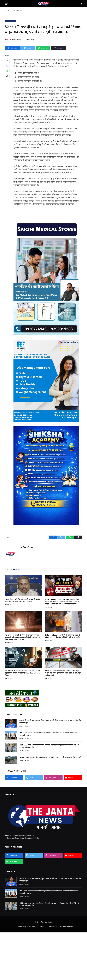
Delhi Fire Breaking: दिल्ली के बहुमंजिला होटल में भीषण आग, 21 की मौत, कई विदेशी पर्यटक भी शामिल (62, 636)
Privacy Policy (21, 927)
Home (7, 10)
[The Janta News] (43, 3)
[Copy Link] (7, 76)
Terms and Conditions (65, 927)
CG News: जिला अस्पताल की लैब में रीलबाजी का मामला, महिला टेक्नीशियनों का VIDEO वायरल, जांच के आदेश (49, 746)
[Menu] (6, 3)
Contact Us (41, 927)
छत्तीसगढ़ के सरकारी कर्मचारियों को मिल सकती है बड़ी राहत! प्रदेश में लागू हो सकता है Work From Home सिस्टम (22, 672)
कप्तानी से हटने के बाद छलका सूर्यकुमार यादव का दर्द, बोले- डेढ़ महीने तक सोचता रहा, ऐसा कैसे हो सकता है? (50, 721)
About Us (32, 927)
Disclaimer (51, 927)
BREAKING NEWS (16, 10)
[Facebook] (7, 61)
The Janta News (16, 39)
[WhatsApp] (7, 71)
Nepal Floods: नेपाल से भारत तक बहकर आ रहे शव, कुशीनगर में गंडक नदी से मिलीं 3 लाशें (50, 757)
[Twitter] (7, 66)
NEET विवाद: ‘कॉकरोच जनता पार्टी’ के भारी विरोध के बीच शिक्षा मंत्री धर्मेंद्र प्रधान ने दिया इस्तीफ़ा (22, 600)
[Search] (81, 3)
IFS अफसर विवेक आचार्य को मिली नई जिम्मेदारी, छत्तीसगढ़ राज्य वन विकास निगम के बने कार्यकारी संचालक (48, 733)
